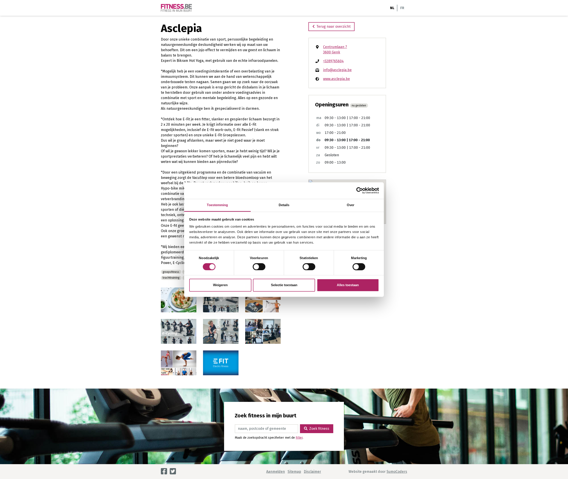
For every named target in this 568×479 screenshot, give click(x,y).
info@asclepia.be (337, 70)
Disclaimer (312, 471)
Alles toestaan (348, 285)
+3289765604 (333, 61)
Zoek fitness (319, 428)
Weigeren (220, 285)
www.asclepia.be (336, 79)
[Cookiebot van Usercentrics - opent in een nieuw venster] (359, 190)
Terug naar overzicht (333, 26)
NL (392, 8)
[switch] (259, 266)
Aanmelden (275, 471)
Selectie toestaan (284, 285)
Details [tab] (284, 205)
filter (299, 438)
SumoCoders (397, 471)
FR (402, 8)
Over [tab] (350, 205)
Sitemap (294, 471)
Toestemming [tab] (217, 205)
